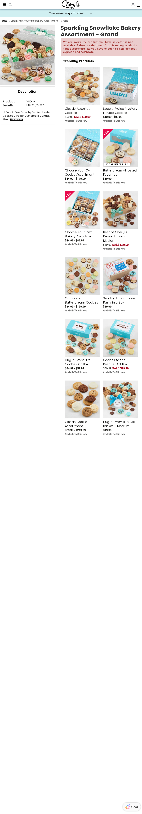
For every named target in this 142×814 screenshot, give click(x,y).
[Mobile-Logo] (71, 4)
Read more (16, 119)
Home (3, 20)
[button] (71, 13)
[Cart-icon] (138, 4)
